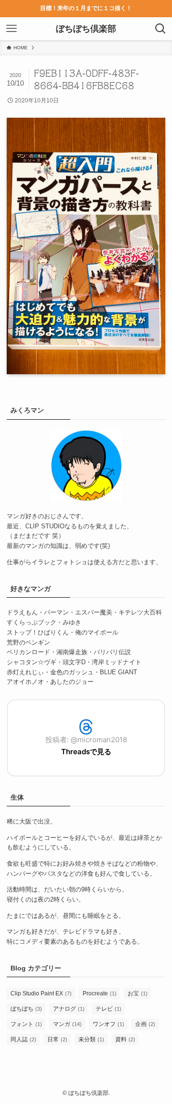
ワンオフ (108, 1024)
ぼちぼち (26, 1008)
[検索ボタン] (160, 28)
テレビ (108, 1008)
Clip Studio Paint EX (41, 993)
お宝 (138, 993)
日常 (57, 1039)
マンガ (67, 1024)
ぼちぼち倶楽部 (86, 28)
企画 (145, 1024)
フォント (26, 1024)
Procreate (100, 993)
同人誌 (23, 1039)
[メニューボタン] (11, 28)
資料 (125, 1039)
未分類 (91, 1039)
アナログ (69, 1008)
